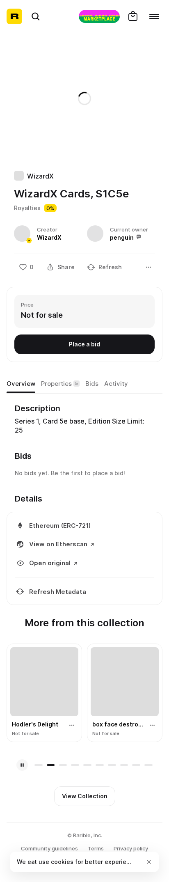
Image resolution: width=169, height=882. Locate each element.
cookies (62, 861)
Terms (96, 848)
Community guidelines (49, 848)
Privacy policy (131, 848)
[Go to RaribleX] (99, 16)
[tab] (21, 384)
